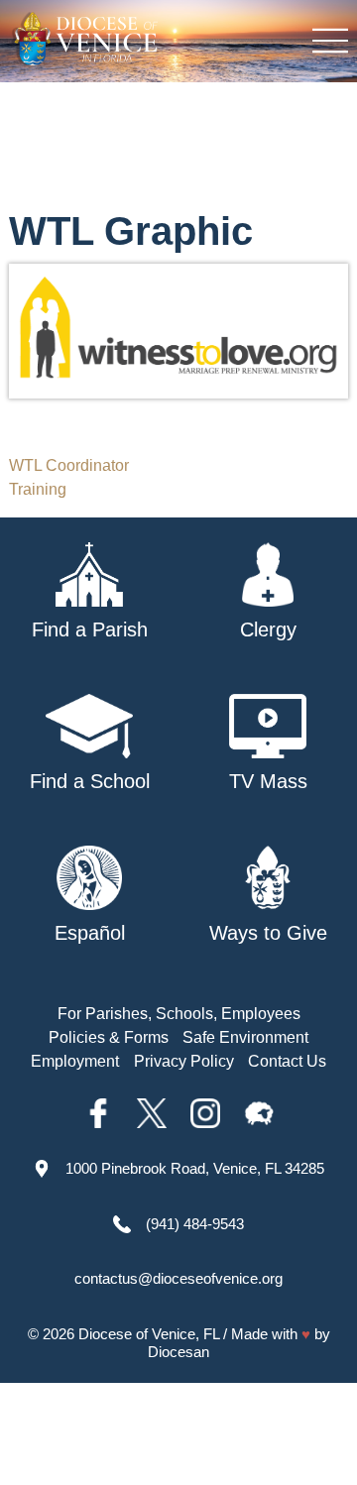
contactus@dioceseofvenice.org (178, 1278)
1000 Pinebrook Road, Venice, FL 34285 (194, 1168)
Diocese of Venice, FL (148, 1333)
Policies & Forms (109, 1037)
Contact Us (287, 1061)
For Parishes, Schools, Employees (179, 1013)
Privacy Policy (184, 1061)
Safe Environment (245, 1037)
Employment (75, 1061)
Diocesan (178, 1351)
